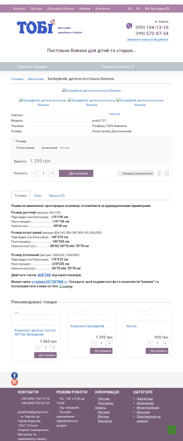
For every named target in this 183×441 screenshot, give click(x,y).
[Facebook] (14, 375)
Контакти (103, 8)
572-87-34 (152, 33)
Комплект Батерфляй (87, 326)
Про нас (36, 8)
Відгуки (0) (57, 195)
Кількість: (21, 173)
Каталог (19, 8)
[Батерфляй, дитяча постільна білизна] (91, 90)
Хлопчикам (145, 403)
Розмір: (21, 141)
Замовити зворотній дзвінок (147, 39)
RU (138, 8)
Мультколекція (148, 407)
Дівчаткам (36, 79)
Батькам (143, 412)
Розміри (21, 195)
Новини (84, 8)
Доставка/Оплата (60, 8)
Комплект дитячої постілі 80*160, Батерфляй (35, 332)
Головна (17, 79)
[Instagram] (14, 382)
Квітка (131, 326)
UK (130, 8)
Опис (38, 195)
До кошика (78, 173)
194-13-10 (152, 27)
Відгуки (103, 416)
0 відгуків (114, 114)
